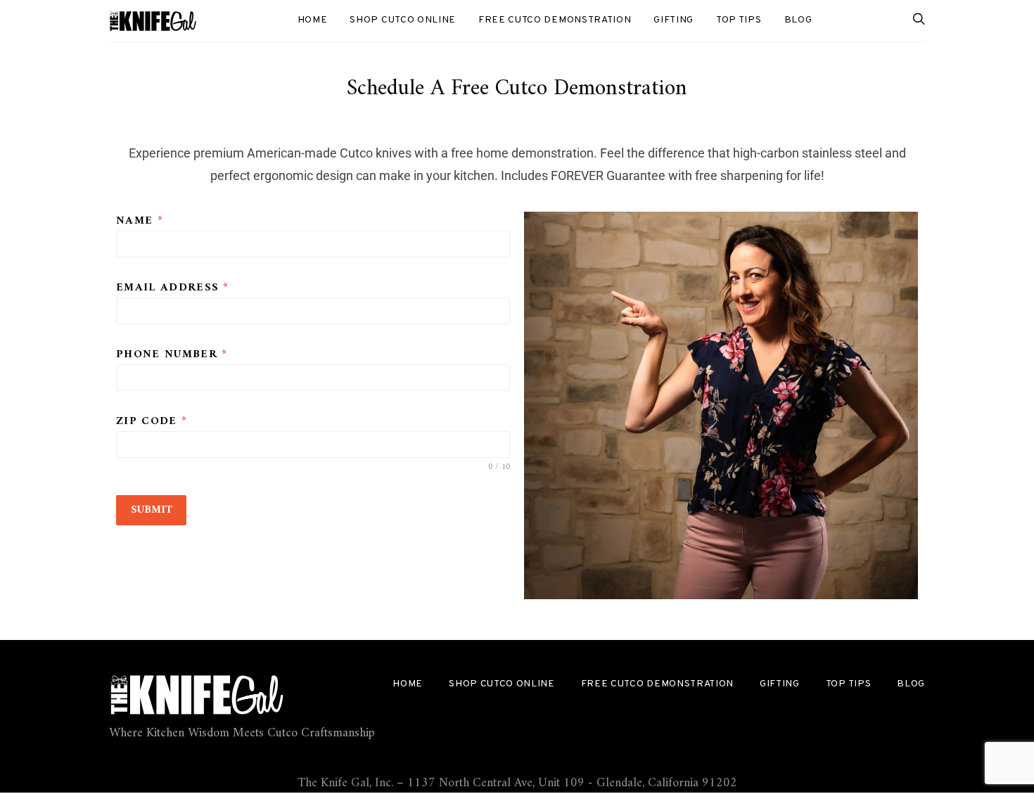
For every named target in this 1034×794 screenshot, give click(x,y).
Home (313, 20)
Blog (798, 20)
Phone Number (172, 354)
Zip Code (151, 421)
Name (139, 221)
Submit (151, 510)
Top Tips (738, 20)
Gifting (673, 20)
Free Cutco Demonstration (554, 20)
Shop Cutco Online (403, 20)
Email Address (172, 287)
